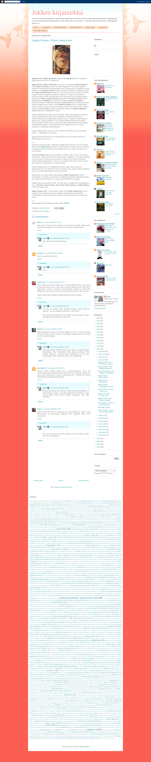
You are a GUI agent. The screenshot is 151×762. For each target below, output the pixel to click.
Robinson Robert (49, 668)
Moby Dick (80, 636)
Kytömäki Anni (34, 610)
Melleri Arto (112, 632)
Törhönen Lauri (100, 711)
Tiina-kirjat (90, 703)
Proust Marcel (49, 658)
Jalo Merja (57, 583)
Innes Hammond (100, 579)
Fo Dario (57, 547)
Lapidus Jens (68, 612)
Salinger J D (62, 674)
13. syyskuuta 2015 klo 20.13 (59, 238)
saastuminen (52, 734)
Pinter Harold (80, 654)
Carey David (88, 525)
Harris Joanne (67, 565)
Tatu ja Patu (69, 701)
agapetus (41, 725)
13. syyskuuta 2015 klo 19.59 (52, 329)
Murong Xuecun (54, 640)
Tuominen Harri (103, 709)
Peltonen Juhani (62, 652)
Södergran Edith (42, 699)
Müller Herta (34, 642)
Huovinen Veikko (80, 575)
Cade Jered (106, 523)
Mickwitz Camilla (103, 634)
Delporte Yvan (60, 535)
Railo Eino (112, 660)
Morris (76, 638)
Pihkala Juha (33, 654)
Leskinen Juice (35, 618)
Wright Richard (80, 723)
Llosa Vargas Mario (49, 622)
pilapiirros (104, 730)
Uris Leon (61, 713)
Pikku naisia (61, 654)
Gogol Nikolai (116, 553)
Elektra (49, 541)
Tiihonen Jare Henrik (79, 703)
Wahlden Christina (68, 719)
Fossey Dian (98, 547)
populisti (43, 732)
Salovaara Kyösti (55, 676)
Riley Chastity (88, 666)
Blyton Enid (68, 515)
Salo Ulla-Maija (35, 676)
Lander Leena (49, 612)
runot (45, 734)
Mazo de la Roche (40, 632)
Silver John (32, 687)
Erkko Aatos (104, 541)
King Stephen (70, 600)
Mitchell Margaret (64, 636)
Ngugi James (100, 642)
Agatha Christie (90, 27)
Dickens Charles (90, 535)
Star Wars (78, 692)
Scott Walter (63, 680)
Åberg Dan (101, 738)
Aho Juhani (54, 503)
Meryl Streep (83, 634)
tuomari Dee (61, 738)
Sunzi (93, 695)
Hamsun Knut (50, 563)
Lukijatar (100, 189)
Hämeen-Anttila (40, 577)
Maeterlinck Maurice (56, 626)
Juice (110, 587)
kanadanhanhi (110, 727)
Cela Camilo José (74, 527)
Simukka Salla (83, 687)
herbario (38, 727)
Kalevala (104, 591)
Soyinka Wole (41, 692)
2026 (98, 318)
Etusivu (36, 27)
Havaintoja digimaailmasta (106, 224)
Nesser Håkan (91, 642)
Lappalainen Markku (79, 612)
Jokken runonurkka (103, 250)
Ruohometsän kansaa (74, 670)
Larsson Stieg (91, 612)
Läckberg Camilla (76, 624)
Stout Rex (68, 695)
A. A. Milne (41, 501)
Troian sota (52, 709)
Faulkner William (86, 543)
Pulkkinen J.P (76, 658)
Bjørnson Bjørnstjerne (48, 515)
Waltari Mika (111, 719)
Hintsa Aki (78, 573)
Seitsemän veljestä (102, 680)
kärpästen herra (34, 730)
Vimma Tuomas (117, 715)
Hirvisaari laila (86, 573)
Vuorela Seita (110, 717)
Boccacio (76, 515)
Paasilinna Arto (61, 648)
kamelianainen (100, 727)
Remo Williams (79, 664)
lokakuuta (101, 357)
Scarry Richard (116, 678)
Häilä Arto (32, 577)
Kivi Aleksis (111, 600)
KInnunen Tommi (42, 591)
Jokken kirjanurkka (57, 12)
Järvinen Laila (114, 589)
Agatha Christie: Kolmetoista (103, 381)
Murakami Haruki (42, 640)
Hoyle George (53, 575)
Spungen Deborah (59, 692)
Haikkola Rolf (42, 561)
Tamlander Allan (79, 699)
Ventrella (67, 715)
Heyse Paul (102, 571)
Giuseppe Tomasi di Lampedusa (64, 553)
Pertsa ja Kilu (85, 652)
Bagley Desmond (102, 509)
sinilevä (47, 736)
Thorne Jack (45, 703)
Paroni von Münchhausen (88, 650)
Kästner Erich (76, 610)
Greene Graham (34, 557)
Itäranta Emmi (86, 581)
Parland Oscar (75, 650)
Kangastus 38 (60, 593)
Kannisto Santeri (79, 593)
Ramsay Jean (59, 662)
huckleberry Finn (47, 727)
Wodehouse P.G (60, 723)
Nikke (45, 644)
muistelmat (58, 730)
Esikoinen (43, 543)
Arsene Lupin (63, 507)
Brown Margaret (91, 519)
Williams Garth (49, 723)
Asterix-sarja (104, 507)
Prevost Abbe (107, 656)
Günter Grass (65, 559)
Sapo (32, 678)
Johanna (40, 253)
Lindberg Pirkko (105, 618)
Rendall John (88, 664)
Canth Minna (77, 525)
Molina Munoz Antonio (104, 636)
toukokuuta (102, 424)
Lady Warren (95, 610)
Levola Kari (55, 618)
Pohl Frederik (112, 654)
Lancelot (41, 612)
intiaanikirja (64, 727)
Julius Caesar (34, 589)
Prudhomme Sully (60, 658)
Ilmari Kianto (89, 579)
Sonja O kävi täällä (98, 690)
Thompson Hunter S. (35, 703)
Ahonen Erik (73, 503)
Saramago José (41, 678)
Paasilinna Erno (73, 648)
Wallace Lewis (88, 719)
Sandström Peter (108, 676)
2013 (98, 441)
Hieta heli (117, 571)
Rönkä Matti (53, 672)
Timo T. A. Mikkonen (47, 705)
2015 (98, 349)
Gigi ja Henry (50, 553)
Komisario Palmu (41, 604)
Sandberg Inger (85, 676)
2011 (98, 447)
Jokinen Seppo (110, 585)
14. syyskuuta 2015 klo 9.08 (59, 427)
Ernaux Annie (112, 541)
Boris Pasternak (55, 517)
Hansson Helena (92, 563)
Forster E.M (89, 547)
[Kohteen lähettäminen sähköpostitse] (55, 208)
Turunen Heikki (49, 711)
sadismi (60, 734)
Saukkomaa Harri (105, 678)
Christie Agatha (44, 211)
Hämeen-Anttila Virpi (78, 577)
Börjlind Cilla (76, 523)
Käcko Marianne (45, 610)
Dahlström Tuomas (80, 533)
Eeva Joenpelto (108, 539)
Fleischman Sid (114, 545)
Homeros (117, 573)
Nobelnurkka (102, 27)
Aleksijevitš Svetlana (36, 505)
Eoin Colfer (76, 541)
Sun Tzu (87, 695)
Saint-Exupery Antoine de (37, 674)
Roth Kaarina (98, 668)
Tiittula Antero (98, 703)
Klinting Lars (46, 602)
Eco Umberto (92, 539)
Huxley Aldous (99, 575)
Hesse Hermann (81, 571)
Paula (39, 409)
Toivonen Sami (43, 707)
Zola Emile (34, 725)
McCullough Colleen (84, 632)
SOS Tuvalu (62, 672)
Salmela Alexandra (104, 674)
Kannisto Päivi (69, 593)
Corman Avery (95, 531)
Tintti (56, 705)
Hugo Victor (62, 575)
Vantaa (54, 715)
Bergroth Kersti (72, 513)
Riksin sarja (79, 666)
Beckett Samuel (87, 511)
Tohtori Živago (91, 705)
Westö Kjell (94, 721)
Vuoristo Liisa (47, 719)
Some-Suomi (75, 690)
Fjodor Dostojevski (91, 545)
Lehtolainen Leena (58, 616)
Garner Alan (99, 551)
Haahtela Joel (82, 559)
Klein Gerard (37, 602)
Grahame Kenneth (97, 555)
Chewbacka (50, 529)
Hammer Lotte (100, 561)
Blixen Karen (59, 515)
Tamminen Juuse (111, 699)
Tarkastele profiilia (100, 308)
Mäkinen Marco (109, 640)
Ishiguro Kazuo (34, 581)
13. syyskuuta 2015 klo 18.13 (51, 222)
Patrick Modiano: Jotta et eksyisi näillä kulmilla (106, 411)
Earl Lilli (85, 539)
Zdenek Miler (117, 723)
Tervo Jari (105, 701)
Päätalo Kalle (76, 660)
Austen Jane (58, 509)
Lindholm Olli (44, 620)
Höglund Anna (52, 579)
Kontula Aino (63, 604)
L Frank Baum (86, 610)
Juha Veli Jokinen (91, 587)
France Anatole (117, 547)
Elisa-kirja (62, 541)
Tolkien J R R (66, 707)
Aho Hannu (46, 503)
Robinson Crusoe (36, 668)
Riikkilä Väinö (69, 667)
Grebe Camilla (114, 555)
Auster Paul (67, 509)
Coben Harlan (111, 529)
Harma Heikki (41, 565)
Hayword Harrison (100, 567)
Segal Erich (92, 680)
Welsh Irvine (62, 721)
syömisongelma (109, 736)
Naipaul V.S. (65, 642)
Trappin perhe (117, 707)
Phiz (118, 652)
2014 (98, 438)
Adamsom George (108, 501)
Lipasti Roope (108, 620)
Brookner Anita (73, 519)
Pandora (32, 650)
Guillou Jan (33, 559)
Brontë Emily (63, 519)
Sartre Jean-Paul (84, 678)
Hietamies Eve (34, 573)
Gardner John (90, 551)
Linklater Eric (63, 620)
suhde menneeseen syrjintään (59, 736)
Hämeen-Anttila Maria (65, 577)
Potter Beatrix (62, 656)
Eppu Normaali (85, 541)
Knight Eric (70, 602)
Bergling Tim (50, 513)
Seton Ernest (33, 682)
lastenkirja (43, 730)
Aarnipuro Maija (75, 501)
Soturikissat (32, 692)
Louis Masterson (103, 622)
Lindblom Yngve (115, 618)
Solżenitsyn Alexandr (62, 690)
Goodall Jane (51, 555)
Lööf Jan (111, 624)
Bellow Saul (97, 511)
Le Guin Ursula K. (93, 614)
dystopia (69, 725)
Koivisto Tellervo (108, 602)
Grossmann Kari (84, 557)
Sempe (111, 681)
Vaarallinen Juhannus (98, 713)
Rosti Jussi (90, 668)
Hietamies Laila (45, 573)
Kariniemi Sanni (90, 593)
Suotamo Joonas (69, 697)
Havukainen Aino (54, 567)
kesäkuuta (101, 421)
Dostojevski (59, 537)
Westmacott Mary (82, 721)
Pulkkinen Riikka (87, 658)
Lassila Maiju (111, 612)
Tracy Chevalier (100, 707)
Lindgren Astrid (34, 620)
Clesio (104, 529)
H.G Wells (74, 559)
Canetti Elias (54, 525)
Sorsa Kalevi (116, 690)
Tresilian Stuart (43, 709)
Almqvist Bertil (72, 505)
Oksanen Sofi (73, 646)
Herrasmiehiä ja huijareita (58, 571)
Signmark (86, 685)
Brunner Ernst (100, 519)
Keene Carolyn (99, 595)
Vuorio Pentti (38, 719)
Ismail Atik (43, 581)
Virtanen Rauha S (54, 717)
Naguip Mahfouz (55, 642)
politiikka (37, 732)
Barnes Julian (41, 511)
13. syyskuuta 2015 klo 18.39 (53, 253)
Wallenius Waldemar (99, 719)
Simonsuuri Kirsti (73, 687)
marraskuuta (102, 354)
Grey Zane (45, 557)
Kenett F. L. (38, 598)
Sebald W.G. (84, 680)
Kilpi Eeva (33, 600)
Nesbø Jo (83, 642)
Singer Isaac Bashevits (112, 687)
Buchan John (110, 519)
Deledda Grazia (50, 535)
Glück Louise (78, 553)
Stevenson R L (35, 695)
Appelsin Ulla (39, 507)
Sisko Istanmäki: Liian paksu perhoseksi (110, 192)
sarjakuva (94, 734)
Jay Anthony (45, 585)
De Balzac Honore (111, 533)
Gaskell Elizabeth (109, 551)
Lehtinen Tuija (34, 616)
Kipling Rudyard (81, 600)
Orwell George (115, 646)
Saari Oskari (71, 672)
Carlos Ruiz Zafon (97, 525)
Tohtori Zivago (81, 705)
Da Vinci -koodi (52, 533)
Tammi (102, 699)
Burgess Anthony (93, 521)
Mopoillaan (108, 265)
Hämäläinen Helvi (91, 577)
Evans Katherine (62, 543)
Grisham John (61, 557)
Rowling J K (51, 670)
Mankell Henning (113, 626)
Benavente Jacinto (115, 511)
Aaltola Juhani (49, 501)
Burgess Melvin (103, 521)
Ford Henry (71, 547)
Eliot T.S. (55, 541)
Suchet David (79, 695)
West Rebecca (71, 721)
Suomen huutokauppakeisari (50, 697)
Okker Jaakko (63, 646)
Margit (39, 222)
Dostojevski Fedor (71, 537)
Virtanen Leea (43, 717)
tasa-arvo (39, 738)
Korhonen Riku (116, 604)
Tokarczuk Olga (55, 707)
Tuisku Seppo (81, 709)
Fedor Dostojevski (103, 543)
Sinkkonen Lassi (45, 689)
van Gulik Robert (82, 738)
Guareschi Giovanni (104, 557)
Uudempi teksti (38, 480)
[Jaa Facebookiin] (61, 208)
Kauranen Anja (56, 595)
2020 (98, 335)
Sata (91, 678)
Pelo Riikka (52, 652)
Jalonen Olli (66, 583)
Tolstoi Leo (76, 707)
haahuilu (32, 727)
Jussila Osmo (75, 589)
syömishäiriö (100, 736)
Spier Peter (49, 692)
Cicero (86, 529)
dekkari (49, 725)
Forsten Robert (80, 547)
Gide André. (40, 553)
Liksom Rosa (87, 618)
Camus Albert (43, 525)
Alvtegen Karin (82, 505)
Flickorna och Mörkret (45, 547)
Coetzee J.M (39, 531)
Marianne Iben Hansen (68, 628)
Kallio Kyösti (35, 593)
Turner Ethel (40, 711)
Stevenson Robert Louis (47, 695)
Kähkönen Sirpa (56, 610)
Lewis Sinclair (77, 618)
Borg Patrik (45, 517)
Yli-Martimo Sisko (100, 723)
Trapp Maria (109, 707)
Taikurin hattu (63, 699)
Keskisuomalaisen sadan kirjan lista (79, 598)
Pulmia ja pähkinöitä (100, 658)
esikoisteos (95, 725)
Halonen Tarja (78, 561)
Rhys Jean (34, 666)
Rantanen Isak (68, 662)
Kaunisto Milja (46, 595)
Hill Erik (55, 573)
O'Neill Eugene (110, 644)
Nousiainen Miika (89, 644)
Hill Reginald (62, 573)
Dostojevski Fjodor (84, 537)
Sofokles (118, 689)
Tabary (50, 699)
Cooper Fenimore (84, 531)
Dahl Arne (62, 533)
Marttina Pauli (76, 630)
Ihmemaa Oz (80, 579)
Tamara (71, 699)
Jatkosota (37, 585)
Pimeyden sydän (70, 654)
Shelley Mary (98, 682)
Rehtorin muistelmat (37, 664)
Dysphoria (100, 84)
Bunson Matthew (82, 521)
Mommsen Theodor (40, 638)
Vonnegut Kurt (101, 717)
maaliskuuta (102, 429)
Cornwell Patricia (105, 531)
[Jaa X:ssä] (59, 208)
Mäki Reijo (97, 640)
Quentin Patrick (98, 660)
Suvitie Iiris (88, 697)
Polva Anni (41, 656)
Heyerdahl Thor (93, 571)
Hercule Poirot (39, 571)
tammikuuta (102, 435)
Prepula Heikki (89, 656)
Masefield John (86, 630)
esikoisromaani (84, 725)
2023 (98, 326)
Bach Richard (81, 509)
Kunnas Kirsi (53, 608)
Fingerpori (112, 543)
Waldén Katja (78, 719)
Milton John (39, 636)
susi (86, 736)
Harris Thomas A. (95, 565)
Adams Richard (97, 501)
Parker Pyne (53, 650)
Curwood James (42, 533)
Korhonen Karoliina (105, 604)
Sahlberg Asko (114, 672)
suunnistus (92, 736)
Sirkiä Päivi (74, 689)
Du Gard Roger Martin (35, 539)
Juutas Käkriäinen (85, 589)
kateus (118, 727)
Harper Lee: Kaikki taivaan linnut (104, 394)
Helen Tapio (54, 569)
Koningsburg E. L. (52, 604)
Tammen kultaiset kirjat (91, 699)
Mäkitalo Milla (118, 640)
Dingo (31, 537)
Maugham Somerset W (98, 630)
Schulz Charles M (45, 680)
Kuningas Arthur (44, 608)
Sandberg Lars (97, 676)
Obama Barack (43, 646)
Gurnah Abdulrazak (45, 559)
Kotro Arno (75, 606)
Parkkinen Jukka (64, 650)
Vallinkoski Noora (117, 713)
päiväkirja (87, 732)
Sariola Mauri (62, 678)
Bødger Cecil (97, 523)
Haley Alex (70, 561)
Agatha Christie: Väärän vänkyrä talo (105, 390)
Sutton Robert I (79, 697)
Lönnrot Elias (103, 624)
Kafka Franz (69, 591)
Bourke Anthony (86, 517)
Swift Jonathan (117, 697)
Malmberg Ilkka (101, 626)
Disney (37, 537)
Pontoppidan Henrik (52, 656)
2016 (98, 346)
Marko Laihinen (112, 628)
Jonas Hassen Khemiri (52, 587)
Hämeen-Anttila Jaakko (52, 577)
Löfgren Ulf (94, 624)
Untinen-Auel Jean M (37, 713)
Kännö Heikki (66, 610)
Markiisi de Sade (88, 628)
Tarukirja (100, 149)
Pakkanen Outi (91, 648)
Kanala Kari (51, 593)
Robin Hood (118, 666)
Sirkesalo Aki (66, 689)
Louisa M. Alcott (114, 622)
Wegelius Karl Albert (51, 721)
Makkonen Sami (81, 626)
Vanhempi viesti (84, 480)
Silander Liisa (94, 685)
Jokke (45, 238)
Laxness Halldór (73, 614)
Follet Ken (63, 547)
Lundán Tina (59, 624)
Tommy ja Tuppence (88, 707)
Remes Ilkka (59, 665)
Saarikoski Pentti (83, 672)
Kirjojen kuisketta (103, 110)
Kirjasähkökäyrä (102, 136)
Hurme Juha (90, 575)
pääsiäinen (95, 732)
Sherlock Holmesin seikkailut (48, 685)
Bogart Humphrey (106, 515)
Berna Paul (91, 513)
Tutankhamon (59, 711)
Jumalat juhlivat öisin (56, 589)
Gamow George (49, 551)
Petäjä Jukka (103, 652)
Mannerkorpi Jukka (45, 628)
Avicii (74, 509)
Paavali (83, 648)
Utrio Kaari (79, 713)
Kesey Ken (55, 598)
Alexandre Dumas (50, 505)
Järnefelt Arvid (103, 589)
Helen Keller (46, 569)
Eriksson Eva (95, 541)
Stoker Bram (59, 695)
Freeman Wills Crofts (59, 549)
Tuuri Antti (68, 711)
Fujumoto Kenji (82, 549)
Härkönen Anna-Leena (38, 579)
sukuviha (72, 736)
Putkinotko (110, 658)
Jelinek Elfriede (55, 585)
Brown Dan (82, 519)
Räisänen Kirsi (43, 672)
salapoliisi (72, 734)
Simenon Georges (42, 687)
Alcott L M (116, 503)
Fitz (71, 545)
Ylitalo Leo (109, 723)
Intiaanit (108, 579)
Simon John (63, 687)
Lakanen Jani (33, 612)
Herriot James (70, 571)
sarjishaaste (111, 734)
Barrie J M (49, 511)
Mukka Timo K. (105, 638)
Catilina (66, 527)
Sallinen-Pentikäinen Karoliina (89, 674)
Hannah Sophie (71, 563)
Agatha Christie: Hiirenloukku (103, 376)
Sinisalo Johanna (34, 689)
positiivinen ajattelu (53, 732)
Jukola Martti (116, 587)
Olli (80, 646)
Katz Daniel (37, 595)
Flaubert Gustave (103, 545)
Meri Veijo (40, 634)
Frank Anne (47, 549)
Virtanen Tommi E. (67, 717)
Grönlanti (93, 557)
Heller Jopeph (63, 569)
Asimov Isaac (92, 507)
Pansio (38, 650)
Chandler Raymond (94, 527)
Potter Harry (71, 656)
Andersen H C (103, 505)
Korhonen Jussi (94, 604)
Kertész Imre (46, 598)
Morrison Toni (85, 638)
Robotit (58, 668)
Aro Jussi (56, 507)
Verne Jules (83, 715)
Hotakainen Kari (34, 575)
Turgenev (111, 709)
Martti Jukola (68, 630)
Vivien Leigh (85, 717)
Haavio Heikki (102, 559)
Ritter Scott (110, 666)
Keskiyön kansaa (107, 598)
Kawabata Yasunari (68, 595)
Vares (60, 715)
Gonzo (43, 555)
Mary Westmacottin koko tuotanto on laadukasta (106, 372)
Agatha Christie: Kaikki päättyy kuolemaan (105, 367)
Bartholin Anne (58, 511)
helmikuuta (102, 432)
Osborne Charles (35, 648)
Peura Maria (112, 652)
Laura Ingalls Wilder (51, 614)
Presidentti (98, 656)
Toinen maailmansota (103, 705)
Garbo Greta (70, 551)
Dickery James (102, 535)
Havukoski (79, 567)
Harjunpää (33, 565)
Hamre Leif (40, 563)
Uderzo (108, 711)
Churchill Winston (76, 529)
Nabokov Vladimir (44, 642)
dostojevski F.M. (60, 725)
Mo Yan (73, 636)
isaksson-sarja (79, 727)
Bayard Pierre (68, 511)
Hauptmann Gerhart (42, 567)
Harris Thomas (85, 565)
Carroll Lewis (38, 527)
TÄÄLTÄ (66, 203)
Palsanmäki (100, 648)
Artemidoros (83, 507)
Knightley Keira (78, 602)
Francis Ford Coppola (36, 549)
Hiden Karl (110, 571)
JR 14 (31, 583)
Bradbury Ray (95, 517)
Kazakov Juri (78, 595)
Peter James (94, 652)
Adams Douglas (86, 501)
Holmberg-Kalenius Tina (107, 573)
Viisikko (101, 715)
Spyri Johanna (69, 692)
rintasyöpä (32, 734)
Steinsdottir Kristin (106, 692)
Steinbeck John (94, 692)
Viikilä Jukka (93, 715)
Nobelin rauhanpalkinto (68, 644)
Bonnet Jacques (36, 517)
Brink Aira (104, 517)
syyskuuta (101, 360)
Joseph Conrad (64, 587)
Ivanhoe (95, 581)
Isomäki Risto (52, 581)
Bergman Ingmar (61, 513)
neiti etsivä (81, 730)
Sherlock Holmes (109, 682)
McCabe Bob (50, 632)
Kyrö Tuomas (115, 608)
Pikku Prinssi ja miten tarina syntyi (47, 654)
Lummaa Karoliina (34, 624)
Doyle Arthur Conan (98, 537)
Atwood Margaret (46, 509)
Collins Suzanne (51, 531)
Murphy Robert (64, 640)
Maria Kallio (56, 628)
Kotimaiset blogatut (75, 27)
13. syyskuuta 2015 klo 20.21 (59, 388)
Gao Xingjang (60, 551)
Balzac (118, 509)
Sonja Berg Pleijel (86, 690)
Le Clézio (82, 614)
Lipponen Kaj (118, 620)
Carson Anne (47, 527)
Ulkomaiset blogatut (60, 27)
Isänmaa (68, 581)
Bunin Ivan (73, 521)
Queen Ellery (87, 660)
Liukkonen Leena (35, 622)
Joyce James (81, 587)
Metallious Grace (92, 634)
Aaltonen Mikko (59, 501)
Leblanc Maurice (105, 614)
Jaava (42, 583)
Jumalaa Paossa (45, 589)
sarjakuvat (102, 734)
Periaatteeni (46, 27)
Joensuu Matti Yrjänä (88, 585)
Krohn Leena (93, 606)
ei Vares (76, 725)
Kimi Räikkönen (58, 600)
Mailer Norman (69, 626)
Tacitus (56, 699)
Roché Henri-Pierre (67, 668)
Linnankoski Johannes (96, 620)
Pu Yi (68, 658)
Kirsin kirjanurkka (103, 202)
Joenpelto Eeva (75, 585)
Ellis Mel (69, 541)
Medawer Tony (103, 632)
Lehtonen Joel (70, 616)
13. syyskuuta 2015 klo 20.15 (59, 306)
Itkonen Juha (76, 581)
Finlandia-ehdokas (39, 545)
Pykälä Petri (47, 660)
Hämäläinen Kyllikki (116, 577)
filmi (119, 725)
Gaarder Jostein (101, 549)
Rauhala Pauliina (88, 662)
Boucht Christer (65, 517)
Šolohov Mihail (109, 738)
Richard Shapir (58, 666)
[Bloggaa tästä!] (57, 208)
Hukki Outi (70, 575)
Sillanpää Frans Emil (105, 685)
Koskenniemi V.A (47, 606)
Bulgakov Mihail (64, 521)
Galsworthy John (37, 551)
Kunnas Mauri (63, 608)
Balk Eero (111, 509)
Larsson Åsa (101, 612)
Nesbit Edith (74, 642)
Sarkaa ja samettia (73, 678)
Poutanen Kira (80, 656)
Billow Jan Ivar (112, 513)
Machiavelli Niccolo (42, 626)
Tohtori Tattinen (72, 705)
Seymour (50, 682)
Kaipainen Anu (85, 591)
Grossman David (72, 557)
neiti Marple (72, 730)
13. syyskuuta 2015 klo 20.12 (59, 267)
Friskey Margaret (72, 549)
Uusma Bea (88, 713)
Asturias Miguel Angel (115, 507)
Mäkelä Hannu (85, 640)
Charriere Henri (106, 527)
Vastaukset (43, 234)
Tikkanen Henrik (109, 703)
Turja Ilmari (118, 709)
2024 (98, 323)
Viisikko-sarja (108, 715)
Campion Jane (33, 525)
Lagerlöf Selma (114, 610)
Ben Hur (105, 511)
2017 (98, 343)
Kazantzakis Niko (88, 595)
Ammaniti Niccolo (92, 505)
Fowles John (107, 547)
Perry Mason (77, 652)
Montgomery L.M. (53, 638)
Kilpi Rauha (41, 600)
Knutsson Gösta (89, 602)
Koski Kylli (55, 606)
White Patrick (103, 721)
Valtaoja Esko (35, 715)
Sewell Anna (42, 682)
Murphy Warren (74, 640)
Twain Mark (76, 711)
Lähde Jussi (86, 624)
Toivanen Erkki (116, 705)
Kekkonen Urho (111, 595)
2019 (98, 338)
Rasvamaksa (77, 662)
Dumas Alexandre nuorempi (63, 539)
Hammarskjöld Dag (89, 561)
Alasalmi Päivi (106, 503)
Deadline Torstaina (103, 176)
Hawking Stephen (89, 567)
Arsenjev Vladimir (73, 507)
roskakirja (39, 734)
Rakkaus (51, 662)
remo (115, 732)
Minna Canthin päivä (50, 636)
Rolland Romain (80, 668)
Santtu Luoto (118, 676)
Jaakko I (37, 583)
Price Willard (39, 658)
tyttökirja (70, 738)
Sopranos (108, 690)
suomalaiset (79, 736)
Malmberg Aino (91, 626)
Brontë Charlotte (53, 519)
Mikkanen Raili (112, 634)
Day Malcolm (100, 533)
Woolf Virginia (71, 723)
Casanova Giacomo (58, 527)
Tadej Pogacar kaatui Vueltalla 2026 (109, 240)
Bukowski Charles (52, 521)
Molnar (114, 636)
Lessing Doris (45, 618)
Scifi (54, 681)
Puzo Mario (37, 660)
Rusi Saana (85, 670)
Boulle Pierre (75, 517)
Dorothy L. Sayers (47, 537)
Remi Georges (70, 664)
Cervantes (83, 527)
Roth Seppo (116, 668)
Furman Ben (91, 549)
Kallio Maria (43, 593)
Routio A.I (32, 670)
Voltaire (92, 717)
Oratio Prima (105, 646)
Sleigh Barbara (92, 689)
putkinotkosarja (76, 732)
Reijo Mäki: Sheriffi (104, 407)
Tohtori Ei (63, 705)
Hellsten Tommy (73, 569)
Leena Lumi (41, 282)
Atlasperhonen (35, 509)
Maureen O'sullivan (110, 630)
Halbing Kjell (61, 561)
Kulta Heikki (102, 606)
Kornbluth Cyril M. (36, 606)
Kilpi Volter (49, 600)
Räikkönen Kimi (34, 672)
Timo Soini (37, 705)
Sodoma (112, 689)
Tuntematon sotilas (92, 709)
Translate (110, 473)
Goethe (85, 553)
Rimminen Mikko (100, 666)
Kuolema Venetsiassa (76, 608)
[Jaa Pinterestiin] (63, 208)
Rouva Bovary (41, 670)
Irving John (116, 579)
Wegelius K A (39, 721)
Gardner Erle (80, 551)
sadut (66, 734)
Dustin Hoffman (77, 539)
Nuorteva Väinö (100, 644)
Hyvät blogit (117, 575)
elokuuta (101, 415)
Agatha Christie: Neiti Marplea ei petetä (104, 399)
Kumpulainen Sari (114, 606)
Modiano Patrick (90, 636)
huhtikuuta (101, 426)
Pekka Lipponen (42, 652)
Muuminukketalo (102, 276)
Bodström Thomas (94, 515)
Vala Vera (108, 713)
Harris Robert (76, 565)
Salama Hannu (51, 674)
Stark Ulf (85, 692)
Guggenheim (116, 557)
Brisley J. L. (112, 517)
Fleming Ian (33, 547)
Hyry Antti (108, 575)
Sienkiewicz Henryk (63, 685)
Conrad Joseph (72, 531)
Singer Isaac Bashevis (96, 687)
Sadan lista (104, 672)
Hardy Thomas (116, 563)
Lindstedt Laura (54, 620)
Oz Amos (52, 648)
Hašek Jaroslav (111, 567)
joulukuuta (101, 351)
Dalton (88, 533)
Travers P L (34, 709)
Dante (93, 533)
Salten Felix (65, 676)
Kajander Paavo (95, 591)
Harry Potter (106, 565)
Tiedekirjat (53, 703)
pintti (110, 730)
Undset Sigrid (117, 711)
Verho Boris (74, 715)
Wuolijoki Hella (90, 723)
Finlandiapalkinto (51, 545)
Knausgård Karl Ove (57, 602)
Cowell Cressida (116, 531)
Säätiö (33, 699)
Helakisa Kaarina (36, 569)
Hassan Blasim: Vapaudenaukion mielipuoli (110, 153)
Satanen (97, 678)
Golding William (34, 555)
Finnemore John (64, 545)
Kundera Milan (33, 608)
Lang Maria (59, 612)
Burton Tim (56, 523)
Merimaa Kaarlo (60, 634)
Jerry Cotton (65, 585)
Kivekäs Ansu (102, 600)
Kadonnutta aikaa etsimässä (56, 591)
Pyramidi (55, 660)
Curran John (33, 533)
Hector (119, 567)
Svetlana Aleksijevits (98, 697)
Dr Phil (108, 537)
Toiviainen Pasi (33, 707)
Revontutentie (105, 664)
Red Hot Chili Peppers (114, 662)
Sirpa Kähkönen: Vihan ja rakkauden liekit (106, 403)
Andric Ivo (112, 505)
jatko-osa (92, 727)
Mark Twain (78, 628)
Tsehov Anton (61, 709)
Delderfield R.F (40, 535)
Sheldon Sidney (88, 682)
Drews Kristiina (116, 537)
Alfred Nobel (62, 505)
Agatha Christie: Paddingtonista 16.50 (105, 385)
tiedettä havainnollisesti (50, 738)
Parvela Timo (111, 650)
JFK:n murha (116, 581)
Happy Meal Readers (104, 563)
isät (87, 727)
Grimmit (53, 557)
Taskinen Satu (60, 701)
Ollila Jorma (86, 646)
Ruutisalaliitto (116, 670)
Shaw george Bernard (76, 682)
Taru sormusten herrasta (42, 701)
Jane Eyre (102, 583)
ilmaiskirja (56, 727)
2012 (98, 444)
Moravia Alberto (67, 638)
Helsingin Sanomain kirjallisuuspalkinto (89, 569)
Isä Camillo (61, 581)
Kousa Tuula (83, 606)
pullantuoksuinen (65, 732)
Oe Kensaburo (54, 646)
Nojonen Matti (79, 644)
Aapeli (67, 501)
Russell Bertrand (95, 670)
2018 (98, 340)
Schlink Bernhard (34, 680)
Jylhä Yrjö (94, 589)
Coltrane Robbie (62, 531)
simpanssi (40, 736)
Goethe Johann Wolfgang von (97, 553)
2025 (98, 321)
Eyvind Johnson (74, 543)
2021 (98, 332)
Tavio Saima (78, 701)
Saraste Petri (52, 678)
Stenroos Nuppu (117, 692)
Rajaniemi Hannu (41, 662)
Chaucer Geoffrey (34, 529)
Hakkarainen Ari (52, 561)
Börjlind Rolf (86, 523)
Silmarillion (117, 685)
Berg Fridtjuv (42, 513)
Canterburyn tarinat (66, 525)
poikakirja (116, 730)
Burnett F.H (112, 521)
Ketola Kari (117, 598)
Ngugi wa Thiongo (111, 642)
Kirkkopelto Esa (93, 600)
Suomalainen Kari (101, 695)
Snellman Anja (103, 689)
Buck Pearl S (41, 521)
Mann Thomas (34, 628)
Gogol (109, 553)
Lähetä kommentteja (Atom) (63, 487)
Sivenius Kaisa (83, 689)
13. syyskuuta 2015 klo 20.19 (59, 347)
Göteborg (56, 559)
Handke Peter (60, 563)
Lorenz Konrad (93, 622)
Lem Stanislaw (107, 616)
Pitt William (104, 654)
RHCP (105, 660)
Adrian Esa (37, 503)
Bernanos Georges (101, 513)
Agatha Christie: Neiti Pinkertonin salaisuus (105, 363)
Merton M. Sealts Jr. (73, 634)
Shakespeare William (61, 682)
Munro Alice (32, 640)
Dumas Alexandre (48, 539)
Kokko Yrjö (32, 604)
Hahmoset (100, 263)
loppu (51, 730)
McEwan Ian (94, 632)
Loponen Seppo (82, 622)
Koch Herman (98, 602)
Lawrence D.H (62, 614)
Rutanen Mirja (107, 670)
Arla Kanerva (48, 507)
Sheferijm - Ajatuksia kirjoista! (107, 162)
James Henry (93, 583)
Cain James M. (116, 523)
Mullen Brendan (115, 638)
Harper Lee (50, 565)
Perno (69, 652)
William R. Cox (39, 723)
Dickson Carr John (113, 535)
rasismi (110, 732)
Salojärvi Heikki (45, 676)
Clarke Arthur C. (95, 529)
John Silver (100, 585)
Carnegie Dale (109, 525)
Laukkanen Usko (39, 614)
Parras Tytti (100, 650)
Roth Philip (107, 668)
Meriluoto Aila (49, 634)
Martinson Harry (59, 630)
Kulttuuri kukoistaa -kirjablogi (107, 97)
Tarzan (52, 701)
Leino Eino (97, 616)
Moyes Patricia (95, 638)
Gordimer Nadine (62, 555)
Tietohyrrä (60, 703)
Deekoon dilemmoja (103, 237)
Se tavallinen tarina (74, 680)
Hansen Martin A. (81, 563)
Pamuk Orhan (108, 648)
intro (71, 727)
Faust (95, 543)
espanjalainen (105, 725)
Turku (33, 711)
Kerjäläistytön (45, 147)
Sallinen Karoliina (74, 674)
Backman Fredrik (91, 509)
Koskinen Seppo (65, 606)
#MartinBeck (33, 501)
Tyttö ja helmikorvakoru (88, 711)
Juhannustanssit (102, 587)
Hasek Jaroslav (116, 565)
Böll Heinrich (65, 523)
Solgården (34, 690)
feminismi (113, 725)
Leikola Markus (81, 616)
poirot (31, 732)
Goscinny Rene (84, 555)
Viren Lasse (34, 717)
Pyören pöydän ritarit (64, 660)
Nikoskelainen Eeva (54, 644)
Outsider (45, 648)
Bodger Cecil (84, 515)
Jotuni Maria (73, 587)
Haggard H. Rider (112, 559)
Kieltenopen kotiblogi (104, 123)
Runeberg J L (62, 670)
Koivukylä (117, 602)
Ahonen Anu (64, 503)
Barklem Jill (32, 511)
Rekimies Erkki (48, 664)
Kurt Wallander (103, 608)
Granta (106, 555)
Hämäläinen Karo (104, 577)
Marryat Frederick (39, 630)
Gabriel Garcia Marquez (114, 549)
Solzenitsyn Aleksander (47, 690)
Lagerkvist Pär (104, 610)
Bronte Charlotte (41, 519)
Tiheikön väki (68, 703)
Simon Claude (53, 687)
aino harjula (41, 368)
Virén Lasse (77, 717)
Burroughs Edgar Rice (44, 523)
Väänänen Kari (57, 719)
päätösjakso (103, 732)
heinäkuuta (102, 418)
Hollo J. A (95, 573)
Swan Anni (108, 697)
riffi (119, 732)
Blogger (86, 746)
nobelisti (90, 729)
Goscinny (73, 555)
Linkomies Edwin (73, 620)
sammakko (86, 734)
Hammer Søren (110, 561)
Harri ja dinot (58, 565)
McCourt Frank (73, 632)
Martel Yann (50, 630)
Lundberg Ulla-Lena (47, 624)
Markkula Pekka (101, 628)
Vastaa (39, 230)
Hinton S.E (70, 573)
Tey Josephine (115, 701)
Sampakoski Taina (74, 676)
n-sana (65, 730)
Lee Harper (115, 614)
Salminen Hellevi (116, 674)
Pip (88, 654)
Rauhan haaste (100, 662)
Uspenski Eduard (70, 713)
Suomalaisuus (111, 695)
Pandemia (117, 648)
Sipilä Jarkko (55, 689)
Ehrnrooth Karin (40, 541)
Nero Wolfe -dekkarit (40, 30)
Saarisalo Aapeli (95, 672)
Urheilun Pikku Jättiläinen (50, 713)
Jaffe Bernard (49, 583)
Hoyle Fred (45, 575)
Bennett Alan (33, 513)
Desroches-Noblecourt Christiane (74, 535)
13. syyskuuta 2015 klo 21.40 (51, 409)
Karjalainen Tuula (111, 593)
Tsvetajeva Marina (71, 709)
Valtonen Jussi (45, 715)
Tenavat (86, 701)
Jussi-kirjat (67, 589)
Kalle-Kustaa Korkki (115, 591)
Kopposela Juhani (73, 604)
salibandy (78, 734)
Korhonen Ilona (84, 604)
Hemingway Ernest (107, 569)
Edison (99, 539)
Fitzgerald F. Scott (78, 545)
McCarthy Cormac (61, 632)
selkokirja (33, 736)
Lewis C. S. (65, 618)
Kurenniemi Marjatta (90, 608)
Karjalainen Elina (100, 593)
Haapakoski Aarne (92, 559)
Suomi (61, 697)
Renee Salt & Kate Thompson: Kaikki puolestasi (110, 166)
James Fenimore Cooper (79, 583)
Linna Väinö (83, 620)
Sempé (118, 680)
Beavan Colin (77, 511)
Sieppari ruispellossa (76, 685)
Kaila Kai (77, 591)
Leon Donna (117, 616)
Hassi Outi (32, 567)
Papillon (44, 650)
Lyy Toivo (67, 624)
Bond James (117, 515)
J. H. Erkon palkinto (105, 581)
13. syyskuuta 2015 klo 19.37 (55, 282)
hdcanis (40, 329)
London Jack (72, 622)
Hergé (47, 571)
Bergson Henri (82, 513)
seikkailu (119, 734)
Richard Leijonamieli (45, 666)
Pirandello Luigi (95, 654)
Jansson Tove (111, 583)
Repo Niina (97, 664)
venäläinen (92, 738)
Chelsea (43, 529)
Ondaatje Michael (95, 646)
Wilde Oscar (112, 721)
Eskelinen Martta (52, 543)
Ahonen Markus (83, 503)
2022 (98, 329)
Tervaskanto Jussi (95, 701)
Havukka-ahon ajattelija (68, 567)
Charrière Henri (116, 527)
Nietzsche (38, 644)
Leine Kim (89, 616)
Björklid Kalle (38, 515)
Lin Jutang (96, 618)
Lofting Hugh (61, 622)
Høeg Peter (62, 579)
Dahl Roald (70, 533)
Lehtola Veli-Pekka (45, 616)
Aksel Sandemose (95, 503)
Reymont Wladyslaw (116, 664)
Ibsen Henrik (71, 579)
